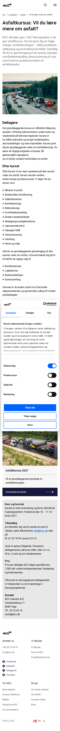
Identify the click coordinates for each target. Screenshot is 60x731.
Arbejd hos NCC (10, 704)
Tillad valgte (30, 416)
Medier (5, 699)
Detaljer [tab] (30, 313)
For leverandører (10, 709)
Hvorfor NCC (37, 652)
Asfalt (23, 15)
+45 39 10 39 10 (10, 647)
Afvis (30, 425)
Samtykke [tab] (11, 313)
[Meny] (55, 5)
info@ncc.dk (8, 652)
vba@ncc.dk (41, 530)
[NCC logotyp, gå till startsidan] (7, 5)
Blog (33, 704)
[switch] (52, 375)
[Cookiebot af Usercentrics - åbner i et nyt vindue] (43, 304)
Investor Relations (11, 694)
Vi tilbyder (13, 15)
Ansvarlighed (8, 689)
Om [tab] (49, 313)
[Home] (3, 14)
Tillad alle (30, 407)
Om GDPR (36, 694)
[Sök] (45, 5)
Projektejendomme (40, 657)
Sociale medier (38, 699)
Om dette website (40, 689)
